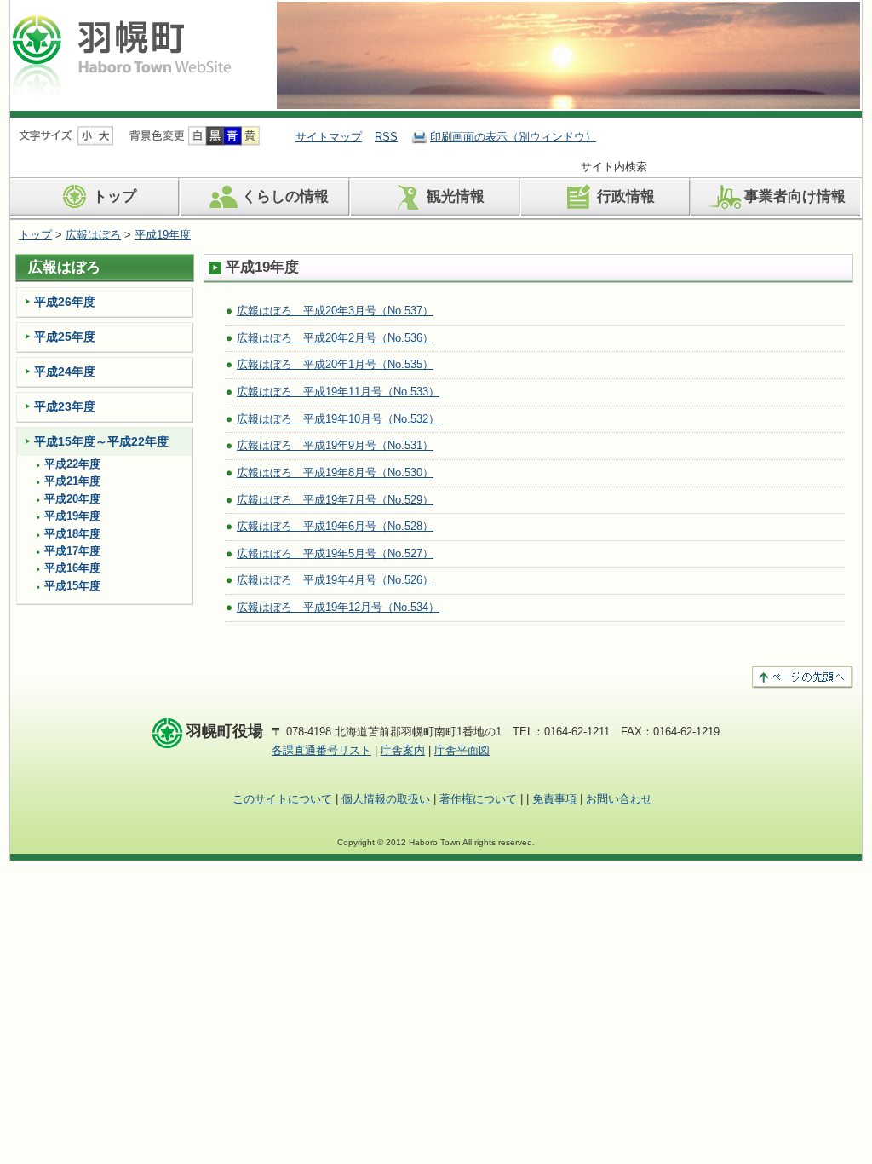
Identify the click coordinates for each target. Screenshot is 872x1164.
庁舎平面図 (462, 750)
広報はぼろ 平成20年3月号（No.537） (335, 310)
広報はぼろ (93, 234)
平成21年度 (72, 481)
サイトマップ (328, 136)
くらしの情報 (285, 196)
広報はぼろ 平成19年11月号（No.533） (338, 391)
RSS (386, 136)
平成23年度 (64, 406)
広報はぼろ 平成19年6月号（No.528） (335, 526)
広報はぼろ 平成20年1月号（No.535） (335, 364)
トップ (114, 196)
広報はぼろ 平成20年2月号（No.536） (335, 337)
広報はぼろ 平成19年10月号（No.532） (338, 418)
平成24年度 (64, 371)
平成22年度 (72, 464)
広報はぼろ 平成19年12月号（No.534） (338, 607)
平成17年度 (72, 551)
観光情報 (456, 196)
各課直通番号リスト (321, 750)
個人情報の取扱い (385, 798)
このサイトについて (282, 798)
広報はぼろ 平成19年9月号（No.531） (335, 445)
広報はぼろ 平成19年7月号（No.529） (335, 499)
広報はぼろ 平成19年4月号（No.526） (335, 579)
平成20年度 (72, 499)
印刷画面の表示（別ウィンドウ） (513, 136)
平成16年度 (72, 568)
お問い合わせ (619, 798)
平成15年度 (72, 586)
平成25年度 (64, 336)
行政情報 (626, 196)
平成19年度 (163, 234)
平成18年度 (72, 534)
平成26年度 (64, 301)
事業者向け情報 (795, 196)
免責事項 (554, 798)
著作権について (478, 798)
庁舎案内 (403, 750)
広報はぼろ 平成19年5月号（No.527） (335, 553)
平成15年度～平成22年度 (101, 441)
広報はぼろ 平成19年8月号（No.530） (335, 472)
